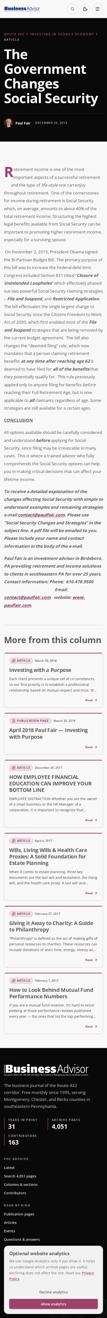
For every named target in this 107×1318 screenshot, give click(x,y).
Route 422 (14, 34)
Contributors (15, 1193)
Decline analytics (53, 1292)
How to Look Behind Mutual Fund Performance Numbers (51, 993)
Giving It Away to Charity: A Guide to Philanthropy (51, 926)
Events (9, 1231)
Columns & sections (21, 1184)
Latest (9, 1167)
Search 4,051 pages (20, 1176)
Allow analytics (53, 1304)
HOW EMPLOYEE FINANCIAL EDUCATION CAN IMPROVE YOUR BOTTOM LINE (50, 783)
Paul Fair (22, 123)
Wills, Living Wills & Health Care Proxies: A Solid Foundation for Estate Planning (48, 856)
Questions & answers (22, 1239)
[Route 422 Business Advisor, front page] (22, 8)
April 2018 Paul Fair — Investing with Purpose (48, 733)
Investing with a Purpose (40, 669)
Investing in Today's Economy (62, 34)
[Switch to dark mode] (85, 9)
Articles (10, 1222)
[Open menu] (97, 8)
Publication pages (19, 1214)
